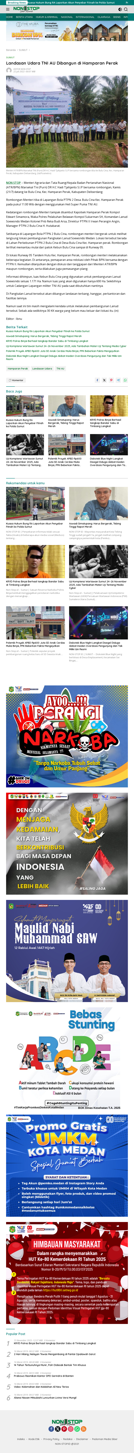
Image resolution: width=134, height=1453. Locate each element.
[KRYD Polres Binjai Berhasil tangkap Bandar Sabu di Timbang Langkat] (109, 406)
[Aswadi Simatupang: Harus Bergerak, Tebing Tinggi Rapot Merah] (67, 406)
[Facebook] (51, 1429)
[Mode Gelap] (120, 9)
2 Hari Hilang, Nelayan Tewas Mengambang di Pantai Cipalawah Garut (54, 1354)
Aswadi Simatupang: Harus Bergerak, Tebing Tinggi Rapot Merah (44, 336)
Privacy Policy (51, 1439)
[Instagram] (70, 1429)
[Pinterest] (64, 1429)
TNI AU (60, 368)
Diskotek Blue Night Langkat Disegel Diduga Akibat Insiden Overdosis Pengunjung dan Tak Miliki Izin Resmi (64, 357)
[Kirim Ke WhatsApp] (125, 380)
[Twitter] (58, 1429)
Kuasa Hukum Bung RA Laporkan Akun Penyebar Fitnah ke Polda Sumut (48, 331)
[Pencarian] (126, 9)
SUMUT (10, 57)
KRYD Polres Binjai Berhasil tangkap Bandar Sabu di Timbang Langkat (47, 341)
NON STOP (13, 183)
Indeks (21, 1439)
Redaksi (67, 1439)
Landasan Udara (42, 368)
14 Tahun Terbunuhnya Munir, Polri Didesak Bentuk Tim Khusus (50, 1365)
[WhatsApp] (77, 1429)
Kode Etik (34, 1439)
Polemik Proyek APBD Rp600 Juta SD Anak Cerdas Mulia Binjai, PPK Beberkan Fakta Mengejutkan (62, 351)
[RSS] (83, 1429)
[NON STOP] (26, 9)
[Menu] (8, 9)
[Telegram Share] (118, 380)
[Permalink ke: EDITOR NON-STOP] (9, 70)
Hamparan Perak (18, 368)
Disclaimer (82, 1439)
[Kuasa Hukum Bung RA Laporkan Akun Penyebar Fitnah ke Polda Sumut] (25, 406)
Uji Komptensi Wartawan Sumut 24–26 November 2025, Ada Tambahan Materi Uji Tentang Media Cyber (66, 346)
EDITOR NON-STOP (22, 69)
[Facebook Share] (97, 380)
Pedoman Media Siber (105, 1439)
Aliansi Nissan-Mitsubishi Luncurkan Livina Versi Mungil (45, 1397)
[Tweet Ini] (104, 380)
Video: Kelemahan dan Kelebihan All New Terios (41, 1386)
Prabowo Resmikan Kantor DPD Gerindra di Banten (44, 1376)
